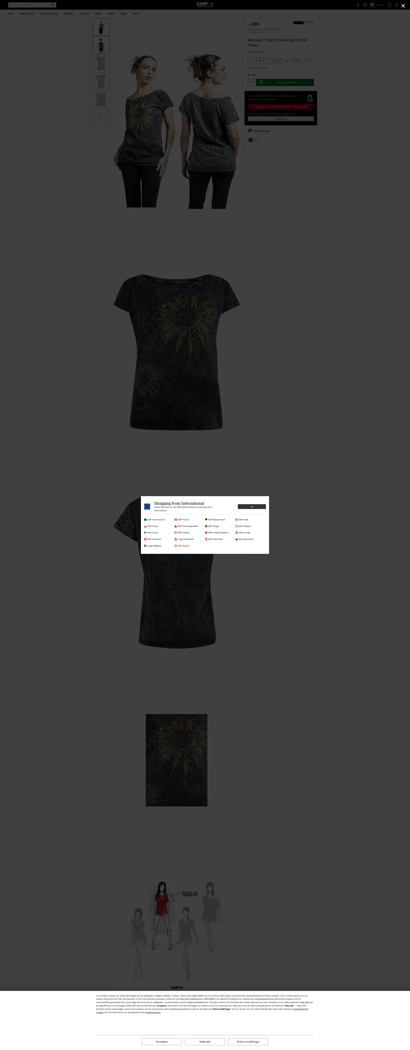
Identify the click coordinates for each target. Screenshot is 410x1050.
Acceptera (162, 1041)
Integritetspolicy (153, 1012)
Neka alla (205, 1041)
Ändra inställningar (248, 1041)
